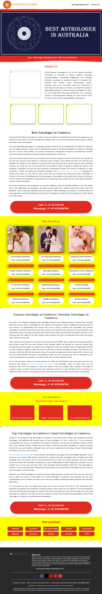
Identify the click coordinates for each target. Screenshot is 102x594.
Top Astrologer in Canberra (20, 454)
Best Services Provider (69, 583)
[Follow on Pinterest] (56, 576)
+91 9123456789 (55, 204)
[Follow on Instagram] (60, 576)
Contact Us (95, 5)
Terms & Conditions (67, 586)
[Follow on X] (46, 576)
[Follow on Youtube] (51, 576)
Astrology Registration (80, 5)
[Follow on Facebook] (42, 576)
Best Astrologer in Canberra (69, 171)
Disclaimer (32, 586)
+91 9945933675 (84, 583)
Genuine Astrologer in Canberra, (40, 364)
